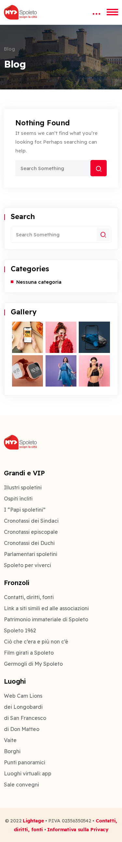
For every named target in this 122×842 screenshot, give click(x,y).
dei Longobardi (23, 707)
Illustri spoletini (23, 487)
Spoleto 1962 (20, 630)
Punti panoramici (24, 762)
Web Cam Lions (23, 695)
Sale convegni (21, 784)
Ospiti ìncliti (18, 498)
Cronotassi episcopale (31, 532)
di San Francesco (25, 718)
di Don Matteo (21, 729)
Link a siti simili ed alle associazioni (46, 608)
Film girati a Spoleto (29, 652)
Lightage (33, 821)
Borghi (12, 751)
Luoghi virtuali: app (27, 773)
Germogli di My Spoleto (33, 663)
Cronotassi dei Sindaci (31, 520)
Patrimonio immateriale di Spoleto (46, 619)
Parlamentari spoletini (30, 554)
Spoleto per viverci (27, 565)
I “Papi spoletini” (25, 509)
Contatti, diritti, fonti (29, 597)
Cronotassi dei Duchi (29, 543)
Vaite (10, 740)
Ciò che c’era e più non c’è (36, 641)
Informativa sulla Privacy (77, 829)
